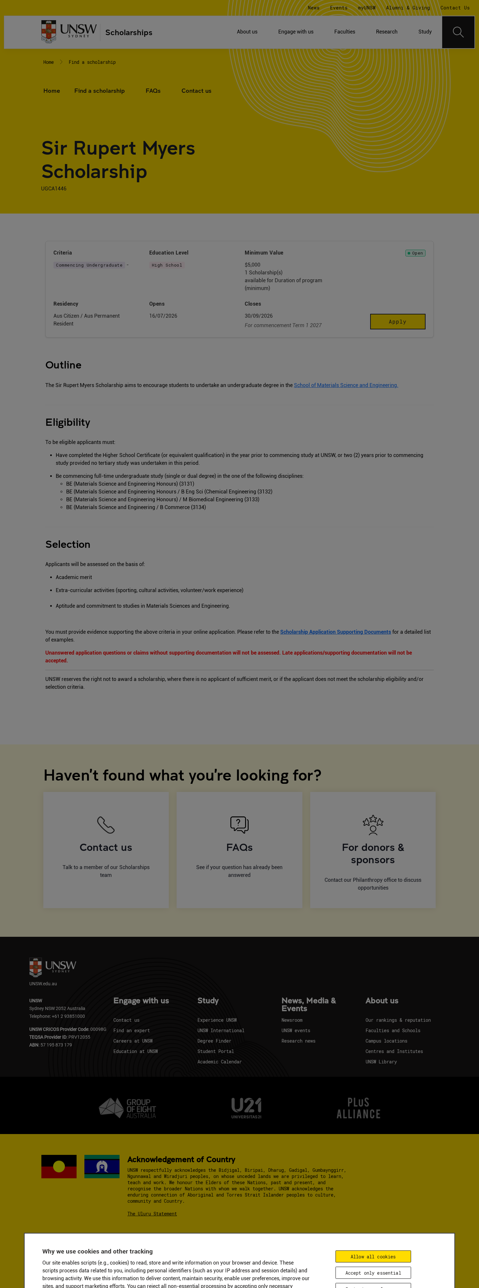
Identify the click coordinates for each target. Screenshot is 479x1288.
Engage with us (295, 32)
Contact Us (455, 8)
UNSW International (220, 1030)
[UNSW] (69, 32)
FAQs (153, 90)
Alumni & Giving (408, 8)
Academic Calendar (219, 1062)
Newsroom (292, 1020)
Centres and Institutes (394, 1051)
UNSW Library (381, 1062)
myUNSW (367, 8)
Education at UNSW (135, 1051)
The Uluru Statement (152, 1214)
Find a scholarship (92, 62)
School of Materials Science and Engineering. (346, 385)
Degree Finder (214, 1041)
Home (48, 62)
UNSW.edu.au (43, 983)
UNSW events (296, 1030)
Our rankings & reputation (398, 1020)
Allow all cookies (373, 1256)
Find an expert (131, 1030)
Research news (298, 1041)
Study (425, 32)
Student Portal (215, 1051)
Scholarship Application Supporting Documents (335, 632)
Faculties (344, 32)
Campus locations (386, 1041)
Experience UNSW (217, 1020)
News (314, 8)
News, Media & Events (309, 1005)
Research (387, 32)
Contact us (196, 90)
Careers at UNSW (132, 1041)
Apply (398, 321)
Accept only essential (373, 1272)
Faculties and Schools (393, 1030)
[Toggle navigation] (458, 32)
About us (247, 32)
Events (339, 8)
